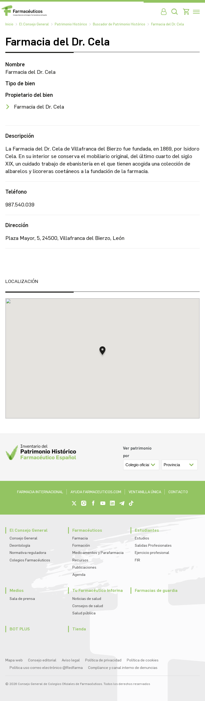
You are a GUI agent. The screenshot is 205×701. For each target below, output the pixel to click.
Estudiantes (147, 530)
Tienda (79, 628)
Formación (81, 545)
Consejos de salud (87, 606)
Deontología (20, 545)
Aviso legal (71, 660)
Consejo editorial (42, 660)
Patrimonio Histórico (71, 24)
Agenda (78, 574)
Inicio (9, 24)
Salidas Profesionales (153, 545)
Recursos (80, 560)
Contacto (178, 492)
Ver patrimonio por (137, 452)
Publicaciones (84, 567)
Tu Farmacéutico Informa (97, 590)
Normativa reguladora (28, 552)
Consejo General (23, 538)
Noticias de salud (86, 598)
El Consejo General (34, 24)
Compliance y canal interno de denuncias (122, 667)
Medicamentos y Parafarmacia (98, 552)
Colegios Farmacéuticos (30, 560)
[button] (102, 352)
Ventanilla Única (145, 492)
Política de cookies (143, 660)
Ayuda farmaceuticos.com (95, 492)
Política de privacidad (103, 660)
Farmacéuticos (87, 530)
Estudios (142, 538)
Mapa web (14, 660)
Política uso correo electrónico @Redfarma (46, 667)
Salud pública (84, 613)
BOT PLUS (20, 628)
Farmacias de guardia (156, 590)
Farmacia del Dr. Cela (167, 24)
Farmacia (80, 538)
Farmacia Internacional (40, 492)
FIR (137, 560)
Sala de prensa (22, 598)
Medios (17, 590)
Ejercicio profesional (152, 552)
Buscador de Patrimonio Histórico (119, 24)
